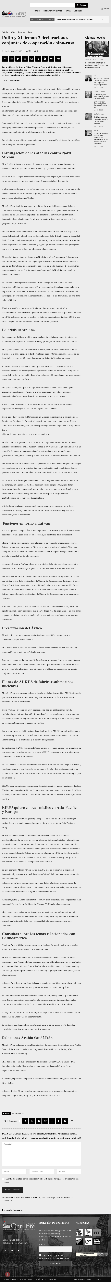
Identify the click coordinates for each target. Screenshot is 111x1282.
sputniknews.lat (18, 1113)
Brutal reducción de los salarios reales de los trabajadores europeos (101, 120)
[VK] (51, 59)
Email (42, 1244)
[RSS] (5, 1250)
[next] (107, 19)
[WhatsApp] (11, 59)
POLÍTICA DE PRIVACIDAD (46, 1279)
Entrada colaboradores (82, 1279)
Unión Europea (99, 114)
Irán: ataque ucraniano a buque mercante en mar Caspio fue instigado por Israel (101, 81)
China (13, 32)
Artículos (5, 32)
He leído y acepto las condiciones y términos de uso (54, 1256)
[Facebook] (5, 59)
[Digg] (58, 59)
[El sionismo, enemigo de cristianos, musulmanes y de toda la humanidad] (97, 48)
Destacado (21, 32)
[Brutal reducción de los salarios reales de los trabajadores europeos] (88, 116)
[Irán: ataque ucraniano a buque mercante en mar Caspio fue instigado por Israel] (88, 78)
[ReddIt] (25, 59)
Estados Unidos (99, 92)
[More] (72, 1121)
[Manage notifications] (7, 1274)
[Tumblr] (38, 59)
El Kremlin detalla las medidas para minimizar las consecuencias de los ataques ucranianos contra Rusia (101, 138)
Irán (95, 75)
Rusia (30, 32)
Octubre (16, 81)
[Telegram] (45, 59)
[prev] (102, 19)
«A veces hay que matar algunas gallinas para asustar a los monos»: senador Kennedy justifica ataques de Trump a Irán (101, 100)
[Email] (31, 59)
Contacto (97, 1279)
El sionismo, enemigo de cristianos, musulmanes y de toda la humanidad (96, 65)
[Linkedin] (18, 59)
